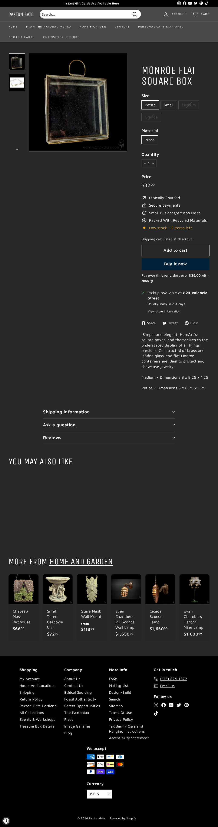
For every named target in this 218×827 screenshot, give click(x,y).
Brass (150, 140)
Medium (189, 105)
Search (114, 699)
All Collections (32, 713)
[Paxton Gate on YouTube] (171, 705)
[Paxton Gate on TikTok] (156, 713)
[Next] (17, 147)
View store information (164, 311)
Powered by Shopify (123, 818)
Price (147, 176)
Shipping (148, 239)
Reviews (52, 437)
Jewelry (122, 26)
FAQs (113, 679)
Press (68, 719)
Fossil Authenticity (80, 699)
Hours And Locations (38, 685)
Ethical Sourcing (78, 692)
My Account (30, 679)
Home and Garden (81, 561)
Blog (68, 733)
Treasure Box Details (37, 726)
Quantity (150, 154)
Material (150, 130)
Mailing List (118, 685)
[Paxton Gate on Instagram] (156, 705)
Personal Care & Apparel (161, 26)
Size (146, 95)
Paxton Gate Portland (38, 706)
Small (169, 105)
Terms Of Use (120, 713)
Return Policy (31, 699)
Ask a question (59, 424)
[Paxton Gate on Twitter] (179, 705)
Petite (150, 105)
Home (13, 26)
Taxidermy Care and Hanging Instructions (127, 729)
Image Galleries (77, 726)
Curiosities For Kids (61, 37)
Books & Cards (22, 37)
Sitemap (116, 706)
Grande (151, 117)
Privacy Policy (121, 719)
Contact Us (73, 685)
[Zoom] (78, 102)
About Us (72, 679)
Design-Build (120, 692)
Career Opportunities (82, 706)
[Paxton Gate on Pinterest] (186, 705)
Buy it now (175, 263)
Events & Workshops (37, 719)
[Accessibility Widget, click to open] (6, 821)
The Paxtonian (76, 713)
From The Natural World (48, 26)
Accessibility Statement (129, 738)
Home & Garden (93, 26)
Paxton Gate (21, 14)
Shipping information (66, 411)
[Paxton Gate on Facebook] (163, 705)
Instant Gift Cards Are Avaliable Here (91, 3)
